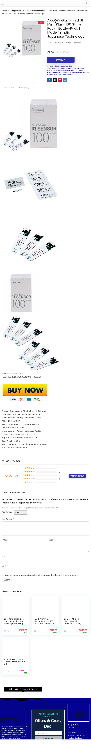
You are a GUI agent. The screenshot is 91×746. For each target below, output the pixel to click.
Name (5, 556)
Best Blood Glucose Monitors (62, 68)
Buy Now (61, 59)
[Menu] (3, 3)
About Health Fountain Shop (12, 719)
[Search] (87, 3)
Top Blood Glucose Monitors (64, 75)
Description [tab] (9, 88)
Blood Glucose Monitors (35, 10)
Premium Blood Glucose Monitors (59, 72)
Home (4, 10)
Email (5, 566)
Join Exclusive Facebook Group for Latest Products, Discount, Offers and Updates (81, 714)
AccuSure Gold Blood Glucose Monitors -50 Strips (14, 662)
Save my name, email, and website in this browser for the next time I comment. (41, 575)
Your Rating (7, 512)
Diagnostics (16, 10)
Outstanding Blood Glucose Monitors (73, 70)
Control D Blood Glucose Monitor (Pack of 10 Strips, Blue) (72, 622)
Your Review (8, 519)
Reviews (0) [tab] (24, 88)
